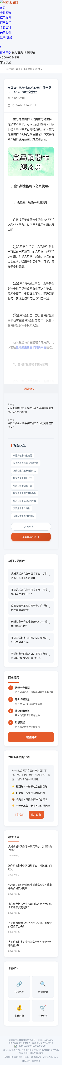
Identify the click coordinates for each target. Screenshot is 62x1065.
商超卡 (38, 68)
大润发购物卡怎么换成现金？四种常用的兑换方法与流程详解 (30, 410)
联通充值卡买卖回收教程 (24, 493)
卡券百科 (5, 27)
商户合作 (5, 22)
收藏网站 (29, 52)
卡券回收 (5, 12)
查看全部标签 (29, 536)
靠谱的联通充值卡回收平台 (25, 463)
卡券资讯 (27, 68)
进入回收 (36, 814)
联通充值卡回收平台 (22, 485)
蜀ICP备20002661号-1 (19, 1043)
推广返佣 (5, 17)
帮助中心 (5, 52)
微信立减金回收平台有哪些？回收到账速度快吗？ (30, 425)
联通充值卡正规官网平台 (24, 501)
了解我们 (19, 814)
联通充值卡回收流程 (22, 455)
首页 (3, 7)
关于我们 (5, 32)
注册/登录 (6, 37)
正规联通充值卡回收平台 (24, 470)
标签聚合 (36, 1061)
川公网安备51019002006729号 (33, 1046)
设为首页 (17, 52)
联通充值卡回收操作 (22, 478)
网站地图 (26, 1061)
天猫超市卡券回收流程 (23, 516)
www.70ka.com (50, 1057)
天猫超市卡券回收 (21, 508)
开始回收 (31, 737)
